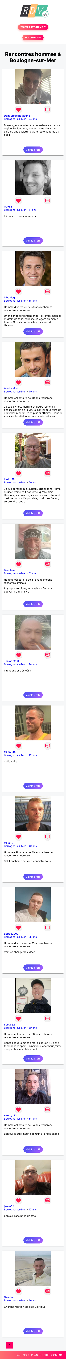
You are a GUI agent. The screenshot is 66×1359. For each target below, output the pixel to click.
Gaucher (9, 1297)
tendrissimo (11, 388)
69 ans (33, 482)
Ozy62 (8, 206)
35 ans (33, 936)
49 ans (33, 846)
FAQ (18, 1355)
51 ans (32, 573)
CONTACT (57, 1355)
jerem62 (9, 1206)
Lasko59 (9, 479)
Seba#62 (9, 1024)
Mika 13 (8, 842)
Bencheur (10, 570)
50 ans (33, 1027)
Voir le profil (33, 149)
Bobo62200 (11, 933)
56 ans (33, 300)
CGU (26, 1355)
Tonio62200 (11, 661)
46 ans (33, 1300)
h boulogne (11, 297)
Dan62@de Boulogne (17, 115)
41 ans (32, 209)
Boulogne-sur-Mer (15, 118)
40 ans (33, 391)
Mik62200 (10, 751)
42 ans (33, 755)
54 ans (33, 118)
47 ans (33, 1209)
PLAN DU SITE (40, 1355)
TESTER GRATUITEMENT (33, 27)
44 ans (33, 664)
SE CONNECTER (33, 37)
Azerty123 (10, 1115)
